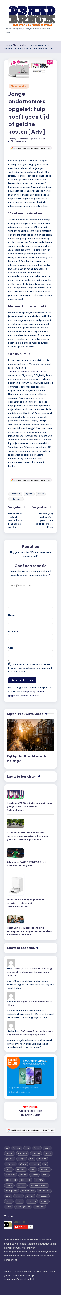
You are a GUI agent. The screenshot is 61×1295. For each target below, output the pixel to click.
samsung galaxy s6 (39, 1185)
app (27, 1148)
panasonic (25, 1180)
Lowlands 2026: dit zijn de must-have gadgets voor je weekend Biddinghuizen (30, 807)
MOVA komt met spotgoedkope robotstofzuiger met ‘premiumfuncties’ (26, 903)
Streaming (42, 1196)
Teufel (19, 1201)
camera (9, 1153)
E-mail (13, 631)
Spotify (18, 1196)
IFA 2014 (42, 1159)
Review (9, 1185)
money (41, 494)
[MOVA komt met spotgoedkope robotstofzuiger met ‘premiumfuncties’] (15, 884)
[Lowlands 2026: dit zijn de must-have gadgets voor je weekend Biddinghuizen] (15, 794)
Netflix (23, 1175)
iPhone (23, 1164)
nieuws (35, 1175)
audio (47, 1148)
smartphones (28, 1191)
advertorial (15, 494)
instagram (10, 1164)
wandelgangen (23, 1207)
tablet (9, 1201)
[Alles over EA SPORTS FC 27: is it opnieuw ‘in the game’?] (15, 852)
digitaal (29, 494)
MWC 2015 (44, 1169)
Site (10, 647)
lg (45, 1164)
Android (16, 1148)
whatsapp (39, 1207)
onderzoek (11, 1180)
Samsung (22, 1185)
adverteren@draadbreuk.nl (19, 1279)
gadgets (36, 1153)
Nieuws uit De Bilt (30, 1114)
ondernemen (16, 499)
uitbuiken (32, 1201)
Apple (36, 1148)
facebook (22, 1153)
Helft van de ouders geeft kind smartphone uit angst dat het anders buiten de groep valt (29, 931)
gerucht (9, 1159)
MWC (32, 1169)
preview (39, 1180)
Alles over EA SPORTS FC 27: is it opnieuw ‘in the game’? (27, 864)
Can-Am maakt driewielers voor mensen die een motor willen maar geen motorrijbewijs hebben (27, 836)
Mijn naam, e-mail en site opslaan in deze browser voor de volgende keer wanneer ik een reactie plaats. (30, 668)
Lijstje (9, 1169)
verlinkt (44, 1201)
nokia (45, 1175)
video (8, 1207)
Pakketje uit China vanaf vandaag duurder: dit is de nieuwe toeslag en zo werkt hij (29, 972)
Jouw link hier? (30, 1106)
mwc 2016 (10, 1175)
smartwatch (44, 1191)
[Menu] (8, 40)
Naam (12, 615)
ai (7, 1148)
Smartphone (11, 1191)
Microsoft (21, 1169)
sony (8, 1196)
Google (21, 1159)
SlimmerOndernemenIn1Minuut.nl (25, 371)
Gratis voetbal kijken (30, 1110)
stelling (30, 1196)
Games (48, 1153)
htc (31, 1159)
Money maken (19, 86)
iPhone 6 (35, 1164)
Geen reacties (20, 141)
